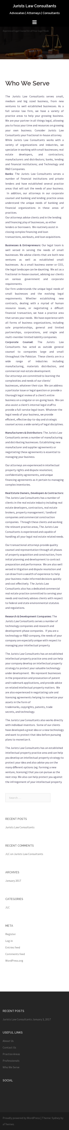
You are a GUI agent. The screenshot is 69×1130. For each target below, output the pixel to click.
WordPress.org (14, 960)
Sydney (56, 1118)
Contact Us (9, 1047)
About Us (8, 1041)
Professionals (11, 1060)
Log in (9, 941)
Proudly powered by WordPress (21, 1118)
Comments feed (15, 954)
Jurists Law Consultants (34, 6)
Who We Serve (11, 1067)
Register (10, 934)
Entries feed (12, 947)
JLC (7, 854)
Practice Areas (11, 1054)
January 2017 (13, 880)
